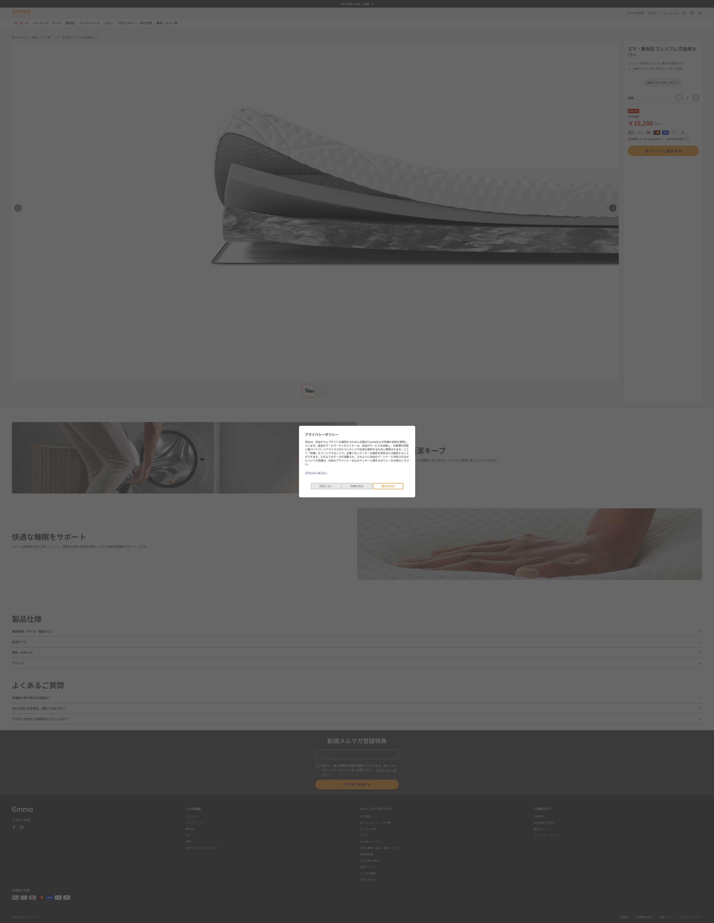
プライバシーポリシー (316, 472)
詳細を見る (357, 486)
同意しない (325, 486)
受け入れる (388, 486)
